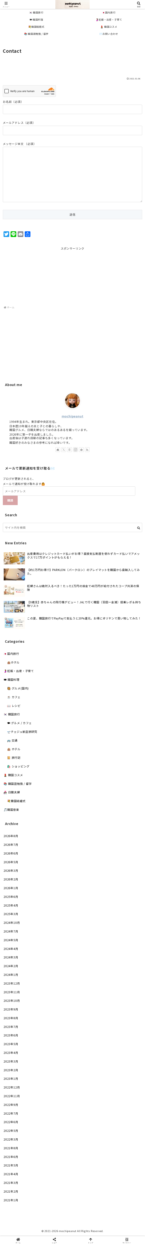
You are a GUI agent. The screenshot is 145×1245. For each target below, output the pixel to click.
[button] (139, 527)
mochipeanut (72, 416)
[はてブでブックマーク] (88, 1024)
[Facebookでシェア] (24, 1024)
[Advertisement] (72, 65)
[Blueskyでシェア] (88, 1014)
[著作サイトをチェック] (58, 449)
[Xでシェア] (24, 1014)
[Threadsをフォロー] (69, 449)
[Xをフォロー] (63, 449)
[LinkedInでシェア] (72, 1034)
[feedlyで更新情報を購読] (81, 449)
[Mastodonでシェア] (56, 1014)
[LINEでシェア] (121, 1024)
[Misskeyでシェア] (121, 1014)
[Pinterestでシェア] (40, 1034)
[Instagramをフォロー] (75, 449)
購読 (10, 500)
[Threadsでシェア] (56, 1024)
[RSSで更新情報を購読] (87, 449)
